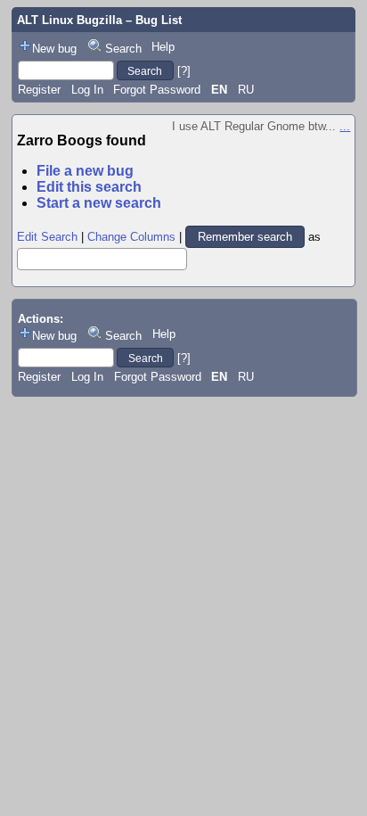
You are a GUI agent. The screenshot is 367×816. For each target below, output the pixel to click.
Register (39, 89)
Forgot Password (156, 89)
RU (246, 89)
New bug (54, 48)
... (344, 126)
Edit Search (47, 236)
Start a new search (99, 202)
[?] (184, 71)
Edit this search (89, 186)
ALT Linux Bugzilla (69, 20)
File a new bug (85, 170)
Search (123, 48)
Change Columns (131, 236)
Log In (87, 89)
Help (163, 47)
